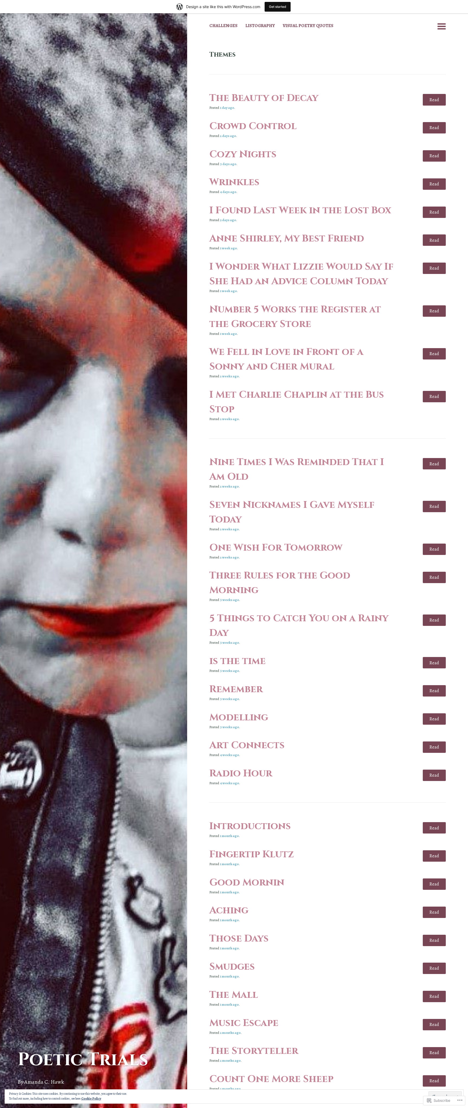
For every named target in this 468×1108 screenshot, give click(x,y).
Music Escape (243, 1023)
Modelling (238, 717)
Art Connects (247, 745)
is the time (237, 661)
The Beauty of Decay (263, 97)
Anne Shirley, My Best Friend (286, 238)
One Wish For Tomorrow (275, 547)
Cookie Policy (91, 1098)
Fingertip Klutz (251, 854)
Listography (260, 25)
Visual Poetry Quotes (308, 25)
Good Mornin (246, 882)
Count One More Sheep (271, 1079)
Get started (277, 7)
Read (434, 100)
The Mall (233, 994)
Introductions (250, 826)
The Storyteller (253, 1050)
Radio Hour (240, 773)
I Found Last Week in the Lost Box (300, 210)
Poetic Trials (83, 1060)
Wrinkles (234, 182)
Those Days (239, 938)
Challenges (223, 25)
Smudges (232, 966)
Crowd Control (253, 126)
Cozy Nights (243, 154)
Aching (228, 910)
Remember (236, 689)
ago (227, 107)
